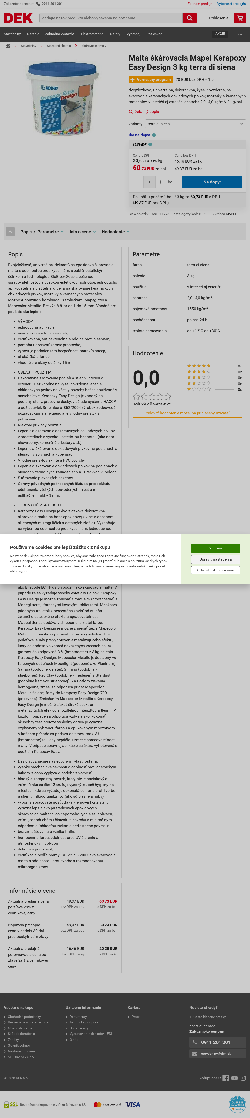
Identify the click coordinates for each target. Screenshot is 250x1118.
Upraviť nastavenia (215, 559)
